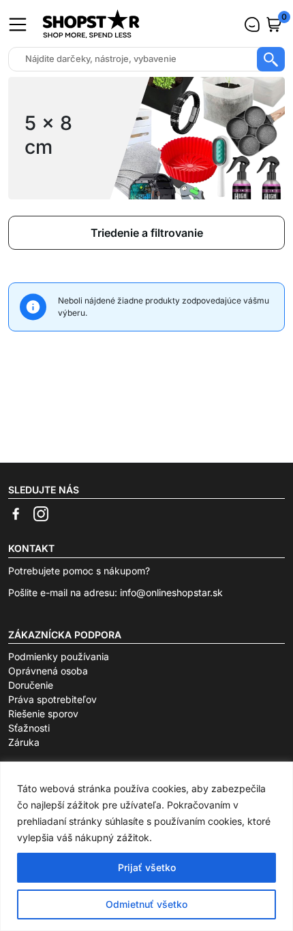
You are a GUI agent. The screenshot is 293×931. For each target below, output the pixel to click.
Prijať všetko (147, 867)
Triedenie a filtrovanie (147, 233)
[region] (146, 846)
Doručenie (30, 685)
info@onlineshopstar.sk (171, 592)
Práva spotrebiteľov (52, 699)
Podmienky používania (58, 656)
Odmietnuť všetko (146, 904)
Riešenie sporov (43, 713)
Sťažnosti (29, 728)
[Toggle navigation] (17, 24)
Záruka (24, 742)
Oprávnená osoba (48, 670)
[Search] (271, 59)
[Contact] (252, 24)
